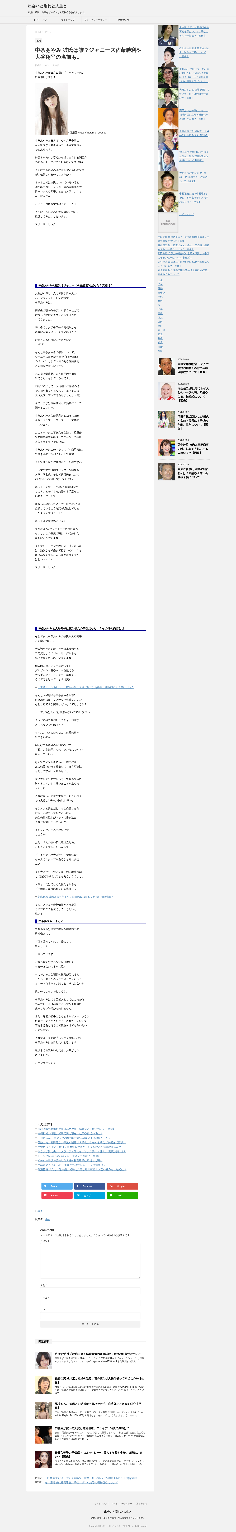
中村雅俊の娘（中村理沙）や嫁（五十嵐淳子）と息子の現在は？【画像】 (193, 197)
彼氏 (40, 1211)
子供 (160, 309)
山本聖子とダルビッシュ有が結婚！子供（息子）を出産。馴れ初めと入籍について (86, 687)
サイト (44, 1310)
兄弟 (160, 284)
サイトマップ (68, 20)
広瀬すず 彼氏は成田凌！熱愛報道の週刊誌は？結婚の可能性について (98, 1353)
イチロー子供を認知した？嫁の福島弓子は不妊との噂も (70, 1160)
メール (44, 1297)
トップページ (40, 20)
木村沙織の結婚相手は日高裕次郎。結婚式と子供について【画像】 (76, 1128)
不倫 (160, 280)
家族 (160, 313)
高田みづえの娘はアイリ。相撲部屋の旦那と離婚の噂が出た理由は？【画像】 (193, 114)
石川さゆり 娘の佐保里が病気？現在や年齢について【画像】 (194, 52)
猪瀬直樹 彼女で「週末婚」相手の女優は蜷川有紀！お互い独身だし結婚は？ (82, 1169)
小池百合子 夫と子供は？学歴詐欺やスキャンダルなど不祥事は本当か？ (79, 1146)
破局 (160, 342)
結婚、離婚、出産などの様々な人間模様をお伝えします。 (118, 1518)
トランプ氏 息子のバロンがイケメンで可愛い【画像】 (69, 1155)
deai (47, 1219)
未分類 (161, 330)
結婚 (160, 346)
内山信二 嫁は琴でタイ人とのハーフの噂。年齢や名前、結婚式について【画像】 (193, 394)
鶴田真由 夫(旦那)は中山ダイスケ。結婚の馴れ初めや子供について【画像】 (193, 156)
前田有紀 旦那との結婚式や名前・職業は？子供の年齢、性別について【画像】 (193, 422)
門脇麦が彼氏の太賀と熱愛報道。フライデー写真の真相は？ (92, 1428)
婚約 (160, 301)
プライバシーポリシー (95, 20)
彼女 (160, 317)
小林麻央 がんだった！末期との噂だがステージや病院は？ (72, 1164)
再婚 (160, 288)
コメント (45, 1241)
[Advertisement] (61, 257)
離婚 (160, 350)
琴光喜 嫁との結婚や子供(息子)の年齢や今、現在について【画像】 (193, 176)
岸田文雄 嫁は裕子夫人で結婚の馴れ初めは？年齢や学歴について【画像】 (193, 368)
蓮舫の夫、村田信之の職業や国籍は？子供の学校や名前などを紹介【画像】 (82, 1142)
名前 (43, 1285)
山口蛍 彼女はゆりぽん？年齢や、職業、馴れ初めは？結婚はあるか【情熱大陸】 (92, 1478)
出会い (161, 292)
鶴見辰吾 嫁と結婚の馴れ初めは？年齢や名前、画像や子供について (193, 473)
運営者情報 (123, 20)
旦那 (160, 325)
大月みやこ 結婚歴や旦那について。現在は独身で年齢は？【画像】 (194, 93)
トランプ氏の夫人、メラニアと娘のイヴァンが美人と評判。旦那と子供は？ (82, 1151)
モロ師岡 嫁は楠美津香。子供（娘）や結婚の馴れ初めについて (81, 1482)
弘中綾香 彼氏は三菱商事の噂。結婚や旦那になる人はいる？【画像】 (193, 448)
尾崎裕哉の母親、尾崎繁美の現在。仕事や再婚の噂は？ (70, 1133)
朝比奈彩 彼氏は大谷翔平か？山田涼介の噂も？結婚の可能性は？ (76, 896)
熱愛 (160, 334)
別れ (160, 296)
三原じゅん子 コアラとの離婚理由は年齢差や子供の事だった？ (74, 1137)
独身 (160, 338)
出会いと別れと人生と (47, 6)
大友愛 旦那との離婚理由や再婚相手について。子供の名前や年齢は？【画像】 (194, 31)
